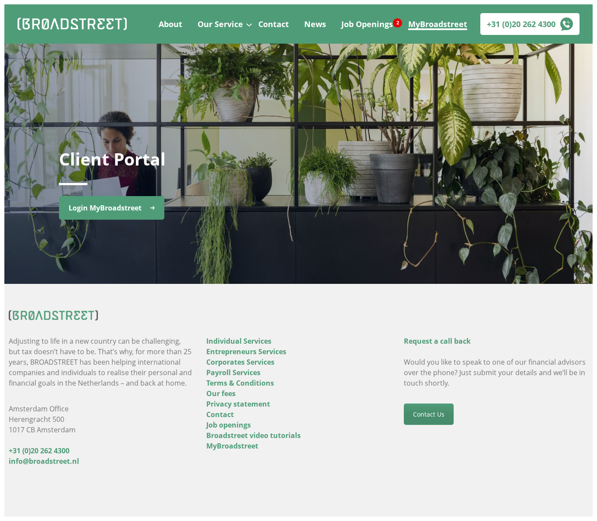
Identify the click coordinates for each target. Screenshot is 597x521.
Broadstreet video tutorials (253, 435)
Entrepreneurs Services (246, 351)
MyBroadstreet (437, 24)
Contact (273, 24)
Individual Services (238, 341)
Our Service (220, 24)
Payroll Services (233, 372)
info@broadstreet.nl (44, 461)
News (315, 24)
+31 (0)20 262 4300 (521, 24)
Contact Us (428, 414)
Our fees (221, 393)
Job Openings (367, 24)
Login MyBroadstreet (105, 208)
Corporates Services (240, 362)
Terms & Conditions (240, 383)
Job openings (228, 425)
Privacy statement (238, 404)
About (170, 24)
